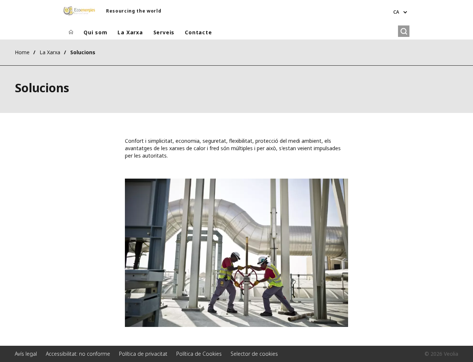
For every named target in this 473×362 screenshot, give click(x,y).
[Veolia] (79, 11)
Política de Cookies (199, 353)
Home (22, 52)
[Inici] (71, 32)
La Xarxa (130, 32)
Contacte (198, 32)
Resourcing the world (133, 11)
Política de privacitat (143, 353)
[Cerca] (403, 31)
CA (396, 12)
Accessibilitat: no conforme (78, 353)
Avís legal (26, 353)
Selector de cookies (254, 353)
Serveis (163, 32)
